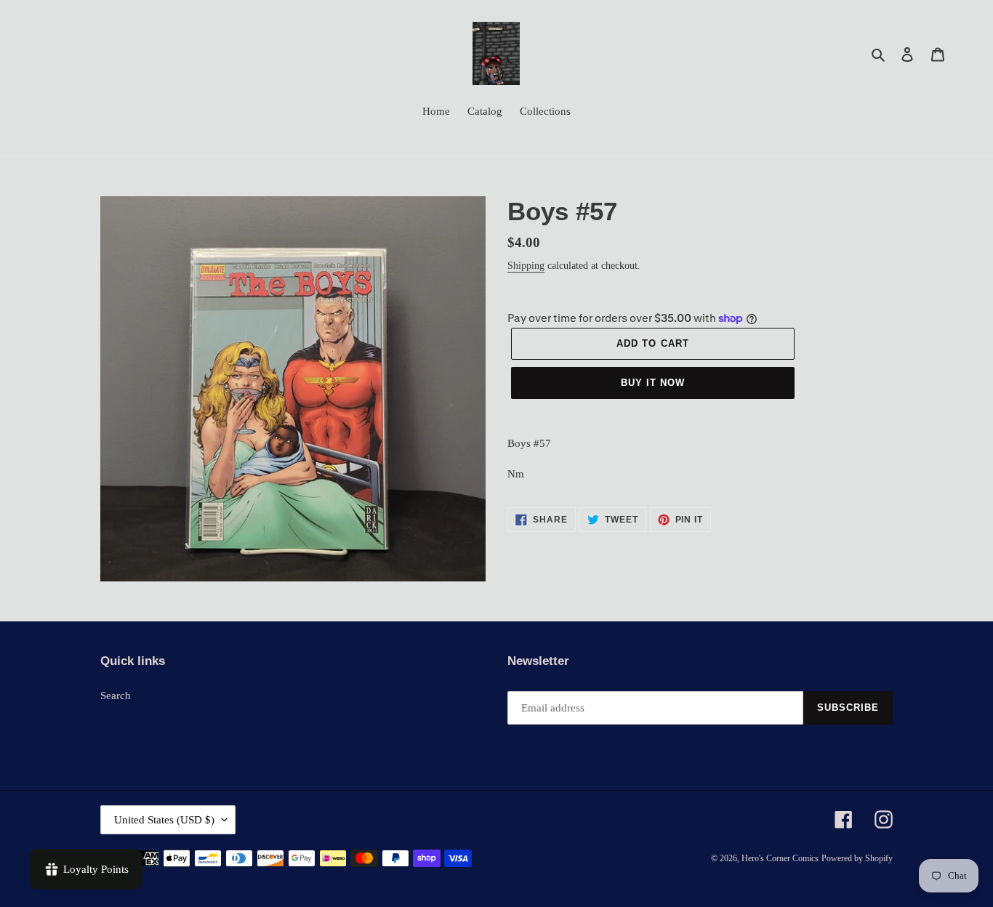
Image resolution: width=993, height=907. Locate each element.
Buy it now (653, 382)
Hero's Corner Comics (780, 858)
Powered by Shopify (857, 858)
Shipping (525, 265)
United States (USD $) (164, 820)
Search (115, 695)
